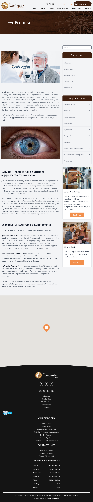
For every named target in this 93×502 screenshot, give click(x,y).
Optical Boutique (62, 9)
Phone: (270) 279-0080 (46, 456)
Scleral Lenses (46, 426)
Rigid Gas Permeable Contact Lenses (46, 432)
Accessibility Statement (55, 495)
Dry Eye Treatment (46, 435)
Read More (77, 215)
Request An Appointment (84, 3)
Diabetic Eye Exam (46, 438)
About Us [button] (42, 9)
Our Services (68, 69)
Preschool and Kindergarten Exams (46, 441)
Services (51, 9)
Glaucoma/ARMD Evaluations (46, 429)
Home (34, 9)
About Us (67, 63)
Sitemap (75, 495)
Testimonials (68, 81)
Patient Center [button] (75, 9)
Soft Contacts (46, 423)
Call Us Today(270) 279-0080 (67, 3)
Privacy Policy (68, 495)
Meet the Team (69, 75)
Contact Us (88, 9)
